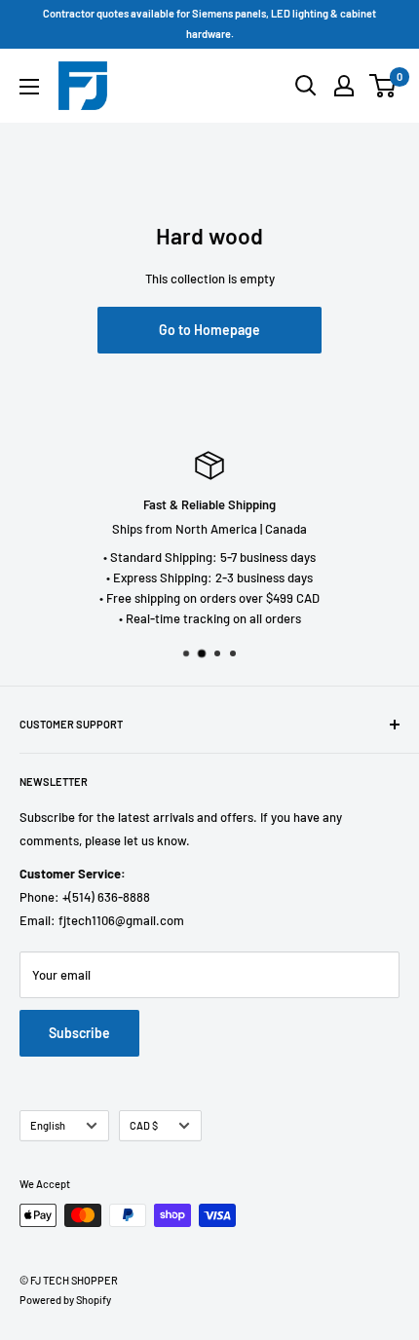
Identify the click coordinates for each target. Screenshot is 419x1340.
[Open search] (306, 85)
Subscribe (79, 1032)
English (47, 1125)
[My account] (344, 85)
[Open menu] (29, 86)
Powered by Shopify (65, 1299)
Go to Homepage (209, 329)
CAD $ (144, 1125)
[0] (383, 85)
